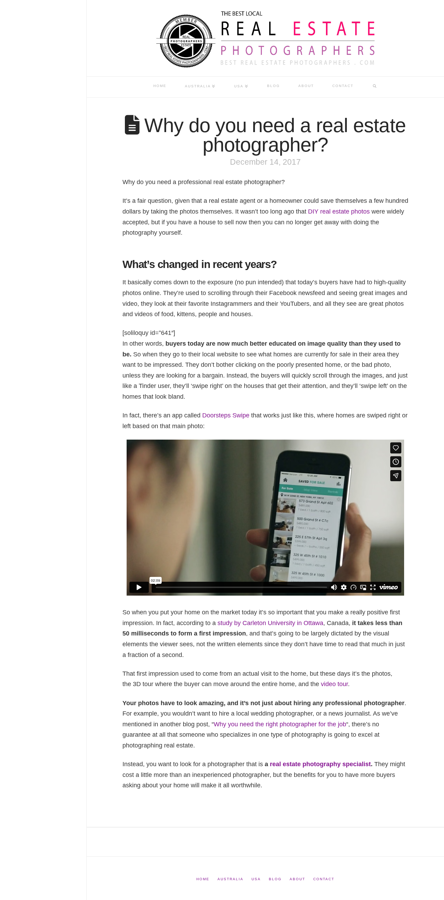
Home (203, 879)
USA (256, 879)
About (297, 879)
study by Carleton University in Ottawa (270, 623)
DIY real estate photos (339, 211)
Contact (323, 879)
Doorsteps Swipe (225, 415)
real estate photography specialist (320, 764)
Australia (230, 879)
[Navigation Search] (374, 87)
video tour (334, 684)
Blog (275, 879)
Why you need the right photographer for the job (280, 724)
